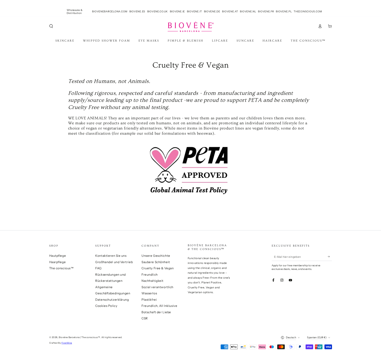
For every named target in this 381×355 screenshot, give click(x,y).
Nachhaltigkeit (152, 281)
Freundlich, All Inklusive (159, 306)
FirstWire (67, 342)
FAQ (98, 268)
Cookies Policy (106, 306)
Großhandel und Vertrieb (114, 262)
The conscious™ (61, 268)
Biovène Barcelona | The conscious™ (79, 337)
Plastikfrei (149, 300)
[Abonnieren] (330, 256)
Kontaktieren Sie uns (110, 256)
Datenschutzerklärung (112, 300)
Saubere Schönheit (155, 262)
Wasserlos (149, 293)
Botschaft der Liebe (156, 312)
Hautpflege (57, 256)
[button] (51, 26)
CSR (144, 318)
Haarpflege (57, 262)
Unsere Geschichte (155, 256)
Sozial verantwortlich (157, 287)
